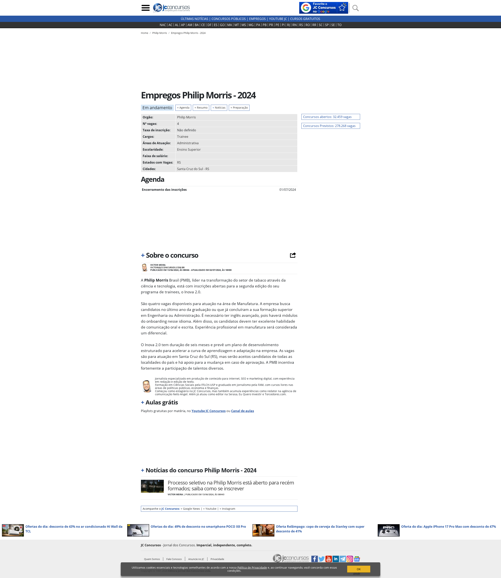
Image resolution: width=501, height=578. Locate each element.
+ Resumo (201, 107)
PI (283, 24)
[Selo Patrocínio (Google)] (323, 7)
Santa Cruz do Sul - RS (193, 169)
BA (197, 24)
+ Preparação (239, 107)
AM (189, 24)
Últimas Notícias (194, 19)
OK (359, 569)
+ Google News (190, 508)
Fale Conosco (174, 559)
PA (258, 24)
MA (229, 24)
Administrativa (188, 143)
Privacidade (217, 559)
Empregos (257, 19)
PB (265, 24)
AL (176, 24)
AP (183, 24)
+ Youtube (209, 508)
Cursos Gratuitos (305, 19)
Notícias (219, 107)
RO (307, 24)
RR (314, 24)
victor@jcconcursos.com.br (167, 267)
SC (321, 24)
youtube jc (278, 19)
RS (301, 24)
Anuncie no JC (196, 559)
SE (333, 24)
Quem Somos (152, 559)
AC (170, 24)
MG (251, 24)
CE (203, 24)
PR (271, 24)
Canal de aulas (242, 411)
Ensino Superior (189, 149)
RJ (288, 24)
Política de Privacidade (252, 567)
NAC (163, 24)
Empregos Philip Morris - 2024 (188, 33)
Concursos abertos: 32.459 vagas (327, 117)
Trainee (182, 136)
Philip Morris (186, 117)
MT (236, 24)
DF (209, 24)
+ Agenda (183, 107)
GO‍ (222, 24)
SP (327, 24)
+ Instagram (227, 508)
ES (215, 24)
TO (339, 24)
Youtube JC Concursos (209, 411)
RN (294, 24)
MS (243, 24)
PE (277, 24)
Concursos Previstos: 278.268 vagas (329, 126)
